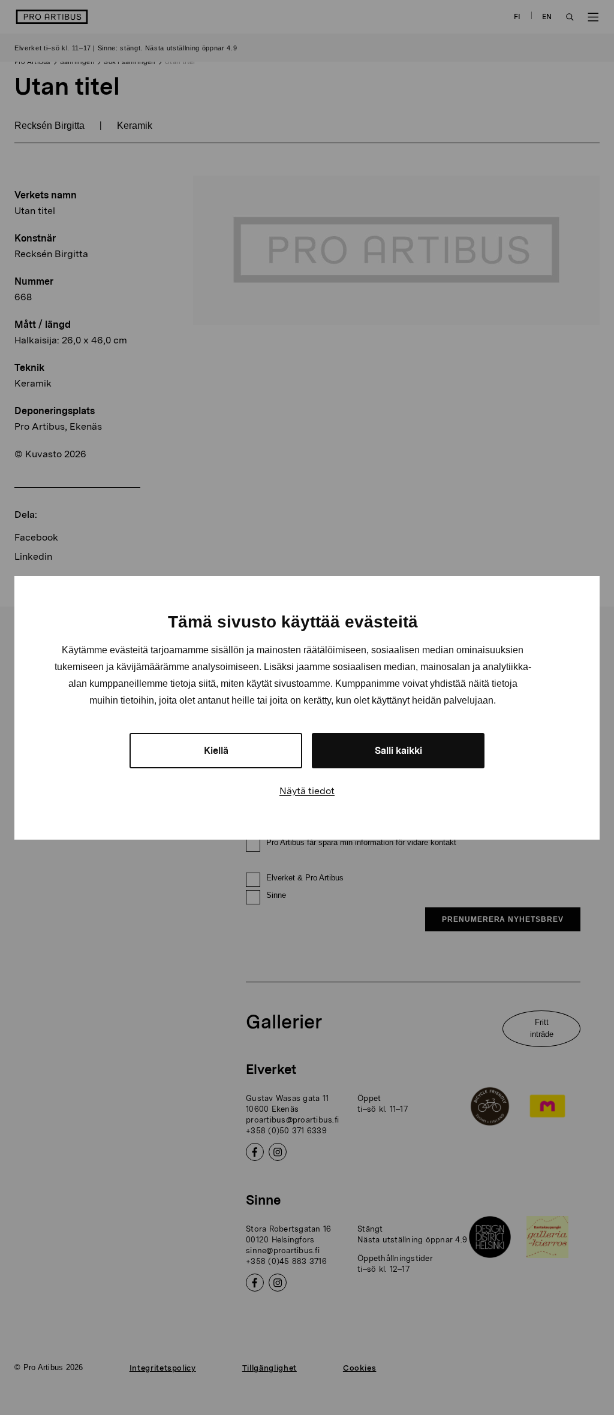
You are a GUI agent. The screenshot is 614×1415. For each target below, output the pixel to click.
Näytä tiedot (307, 790)
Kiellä (216, 750)
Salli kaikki (398, 750)
